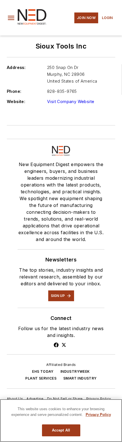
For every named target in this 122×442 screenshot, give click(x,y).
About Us (15, 399)
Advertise (35, 399)
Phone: (14, 91)
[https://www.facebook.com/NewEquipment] (56, 345)
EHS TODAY (43, 371)
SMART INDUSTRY (80, 378)
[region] (61, 420)
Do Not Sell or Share (65, 399)
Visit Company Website (70, 101)
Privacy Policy (98, 399)
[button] (11, 18)
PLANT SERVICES (40, 378)
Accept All (61, 430)
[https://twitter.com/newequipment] (64, 345)
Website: (16, 101)
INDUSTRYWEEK (75, 371)
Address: (16, 67)
